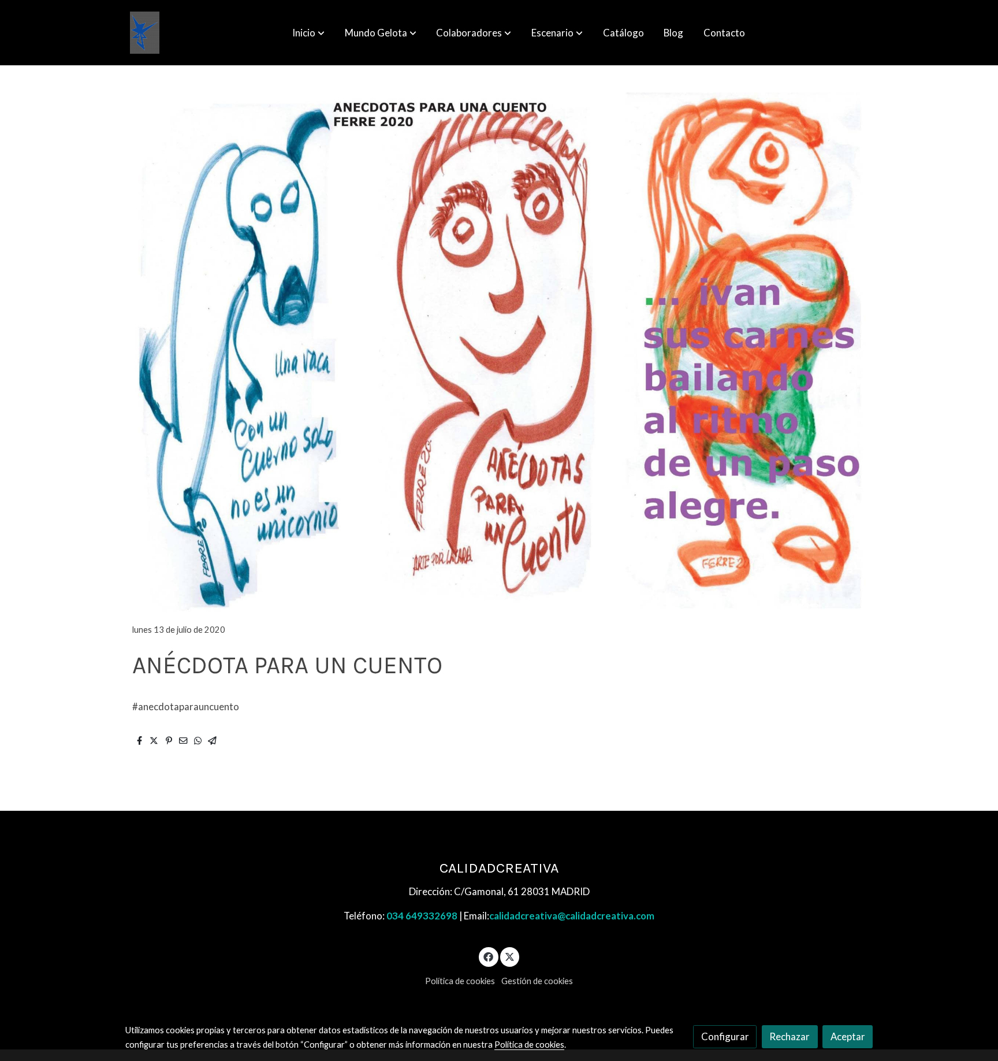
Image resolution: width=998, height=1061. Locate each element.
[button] (308, 32)
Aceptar (848, 1036)
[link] (144, 33)
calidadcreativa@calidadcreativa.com (571, 916)
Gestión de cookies (537, 981)
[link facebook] (488, 956)
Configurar (725, 1036)
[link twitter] (510, 956)
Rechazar (789, 1036)
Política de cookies (460, 981)
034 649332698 (421, 916)
